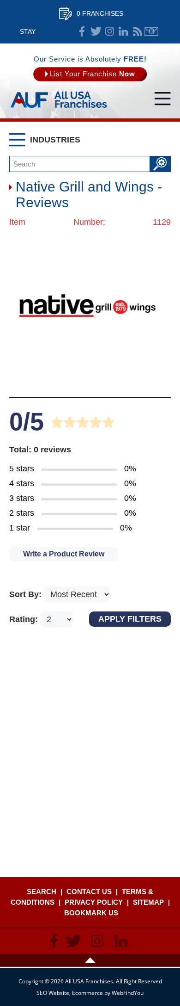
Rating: (24, 619)
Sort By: (26, 594)
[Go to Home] (58, 108)
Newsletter (151, 31)
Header (90, 960)
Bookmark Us (91, 913)
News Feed (137, 31)
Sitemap (148, 902)
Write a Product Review (63, 554)
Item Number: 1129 (90, 222)
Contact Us (89, 891)
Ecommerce (87, 993)
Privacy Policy (94, 902)
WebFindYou (128, 993)
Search (41, 891)
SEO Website (52, 993)
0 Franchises (100, 13)
